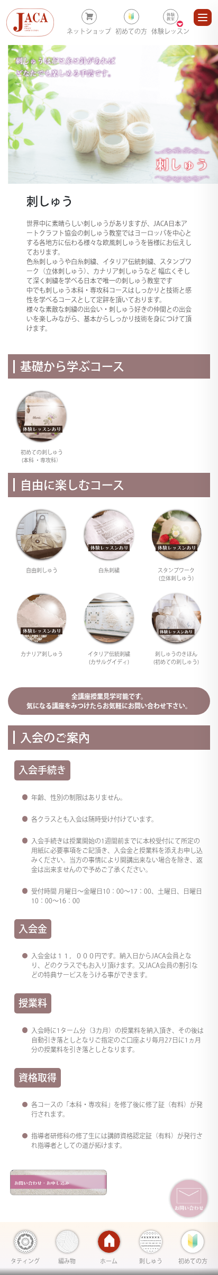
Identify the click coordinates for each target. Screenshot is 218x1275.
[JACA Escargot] (30, 22)
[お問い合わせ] (189, 1198)
